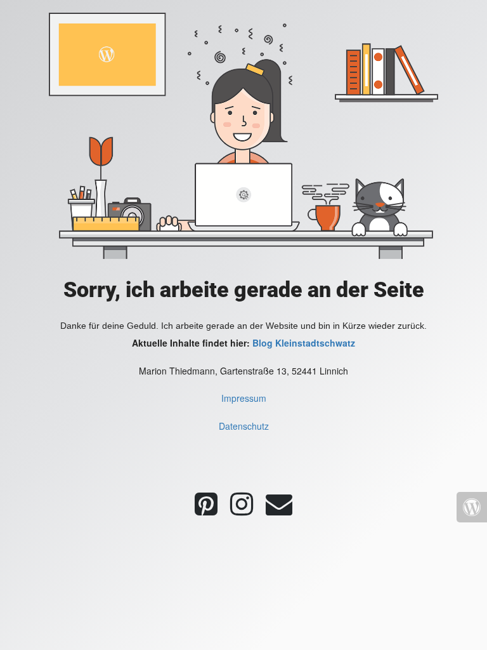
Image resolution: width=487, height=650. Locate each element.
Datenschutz (244, 426)
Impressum (243, 398)
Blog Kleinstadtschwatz (303, 342)
